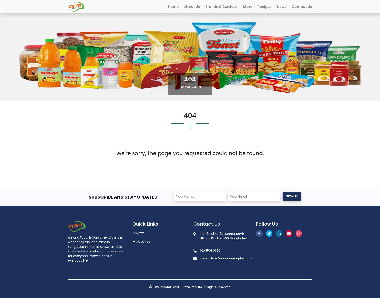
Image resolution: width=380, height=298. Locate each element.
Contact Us (302, 6)
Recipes (265, 6)
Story (247, 6)
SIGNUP (292, 196)
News (281, 6)
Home (173, 6)
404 (197, 87)
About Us (192, 6)
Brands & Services (221, 6)
